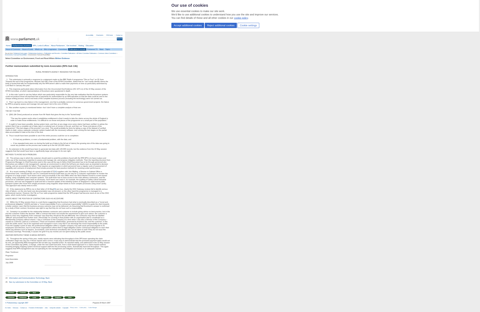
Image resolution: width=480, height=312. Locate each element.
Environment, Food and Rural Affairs (16, 55)
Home (8, 46)
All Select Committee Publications (87, 53)
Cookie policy (83, 307)
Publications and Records (52, 53)
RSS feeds (109, 35)
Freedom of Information (36, 307)
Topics (107, 49)
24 (55, 172)
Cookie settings (248, 25)
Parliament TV (92, 49)
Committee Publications (68, 53)
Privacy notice (74, 307)
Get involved (71, 46)
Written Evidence (62, 58)
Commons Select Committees (107, 53)
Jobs (46, 307)
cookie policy (241, 18)
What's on (38, 49)
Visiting (81, 46)
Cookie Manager (92, 307)
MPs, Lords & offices (41, 46)
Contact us (119, 35)
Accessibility (89, 35)
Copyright (65, 307)
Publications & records (77, 49)
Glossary (15, 307)
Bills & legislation (50, 49)
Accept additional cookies (188, 25)
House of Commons (13, 49)
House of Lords (27, 49)
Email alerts (99, 35)
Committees (62, 49)
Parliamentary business (21, 46)
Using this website (55, 307)
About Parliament (58, 46)
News (102, 49)
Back (48, 278)
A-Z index (8, 307)
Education (90, 46)
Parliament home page (20, 53)
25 (55, 189)
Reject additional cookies (220, 25)
